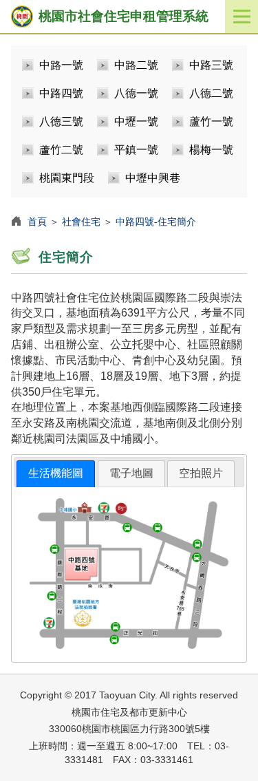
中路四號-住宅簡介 (156, 221)
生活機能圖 (55, 473)
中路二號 (136, 65)
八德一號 (136, 93)
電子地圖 (131, 473)
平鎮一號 (136, 150)
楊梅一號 (211, 150)
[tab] (56, 473)
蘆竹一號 (211, 121)
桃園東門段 (66, 178)
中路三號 (211, 65)
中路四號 (61, 93)
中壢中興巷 (152, 178)
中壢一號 (136, 121)
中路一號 (61, 65)
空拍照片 (201, 473)
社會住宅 (81, 221)
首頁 (37, 221)
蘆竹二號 (61, 150)
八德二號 (211, 93)
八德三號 (61, 121)
